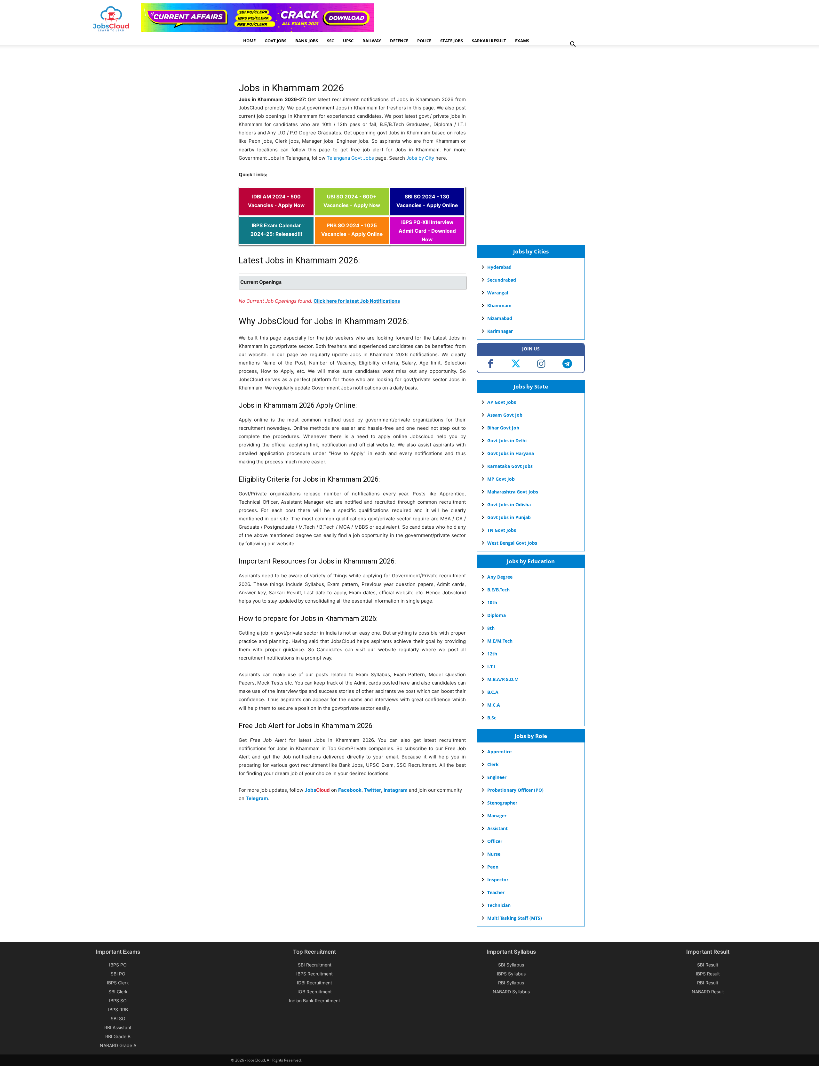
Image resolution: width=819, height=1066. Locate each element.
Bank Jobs (306, 41)
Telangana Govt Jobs (350, 158)
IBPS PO (118, 964)
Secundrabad (501, 280)
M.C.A (493, 705)
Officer (494, 841)
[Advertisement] (355, 65)
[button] (572, 45)
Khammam (499, 305)
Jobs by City (420, 158)
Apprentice (499, 752)
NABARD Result (708, 991)
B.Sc (491, 718)
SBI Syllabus (511, 964)
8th (491, 628)
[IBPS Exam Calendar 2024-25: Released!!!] (276, 240)
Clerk (493, 764)
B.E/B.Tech (498, 590)
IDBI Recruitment (314, 982)
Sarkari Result (489, 41)
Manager (496, 816)
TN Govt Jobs (501, 530)
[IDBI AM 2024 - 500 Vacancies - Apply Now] (276, 212)
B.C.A (492, 692)
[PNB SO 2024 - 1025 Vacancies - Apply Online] (352, 240)
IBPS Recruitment (314, 973)
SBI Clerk (118, 991)
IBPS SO (118, 1000)
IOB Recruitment (315, 991)
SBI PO (118, 973)
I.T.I (491, 666)
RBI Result (707, 982)
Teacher (496, 892)
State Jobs (451, 41)
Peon (492, 867)
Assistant (497, 828)
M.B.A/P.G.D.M (503, 679)
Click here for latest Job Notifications (357, 301)
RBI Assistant (117, 1027)
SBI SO (118, 1018)
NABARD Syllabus (511, 991)
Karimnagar (500, 331)
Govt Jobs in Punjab (509, 517)
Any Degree (500, 577)
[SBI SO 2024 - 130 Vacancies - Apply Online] (427, 212)
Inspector (497, 880)
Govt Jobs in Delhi (507, 440)
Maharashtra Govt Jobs (512, 492)
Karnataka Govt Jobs (510, 466)
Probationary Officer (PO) (515, 790)
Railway (371, 41)
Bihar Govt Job (503, 428)
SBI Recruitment (314, 964)
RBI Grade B (118, 1036)
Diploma (496, 615)
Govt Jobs (275, 41)
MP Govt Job (501, 479)
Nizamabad (499, 318)
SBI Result (707, 964)
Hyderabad (499, 267)
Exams (522, 41)
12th (492, 654)
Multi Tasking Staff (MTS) (514, 918)
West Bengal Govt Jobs (512, 543)
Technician (499, 905)
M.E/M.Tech (500, 641)
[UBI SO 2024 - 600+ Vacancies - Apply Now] (352, 212)
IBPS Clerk (118, 982)
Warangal (497, 293)
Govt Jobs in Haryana (510, 453)
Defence (399, 41)
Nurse (493, 854)
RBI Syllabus (511, 982)
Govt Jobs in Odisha (509, 504)
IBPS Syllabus (511, 973)
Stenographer (502, 803)
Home (249, 41)
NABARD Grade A (118, 1045)
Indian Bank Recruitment (314, 1000)
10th (492, 602)
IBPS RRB (118, 1009)
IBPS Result (708, 973)
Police (424, 41)
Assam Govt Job (504, 415)
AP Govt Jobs (501, 402)
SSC (330, 41)
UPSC (348, 41)
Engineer (496, 777)
